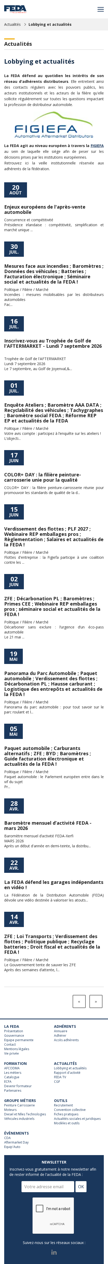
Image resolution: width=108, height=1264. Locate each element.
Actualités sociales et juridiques (77, 1118)
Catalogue (11, 1077)
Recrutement (63, 1105)
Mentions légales (16, 1049)
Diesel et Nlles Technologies (25, 1114)
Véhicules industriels (19, 1118)
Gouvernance (14, 1035)
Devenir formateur (18, 1086)
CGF (57, 1081)
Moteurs (10, 1109)
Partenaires (12, 1090)
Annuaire (60, 1031)
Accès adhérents (66, 1040)
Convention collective (70, 1109)
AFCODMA (12, 1068)
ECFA (8, 1081)
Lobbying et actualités (50, 24)
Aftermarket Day (16, 1142)
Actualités (12, 24)
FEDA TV (60, 1077)
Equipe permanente (19, 1040)
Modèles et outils (66, 1123)
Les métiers (12, 1072)
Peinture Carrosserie (19, 1105)
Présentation (13, 1031)
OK (81, 1187)
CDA (7, 1138)
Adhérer (60, 1035)
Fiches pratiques (66, 1114)
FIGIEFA (97, 145)
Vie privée (11, 1053)
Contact (10, 1044)
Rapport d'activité (67, 1072)
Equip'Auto (12, 1147)
